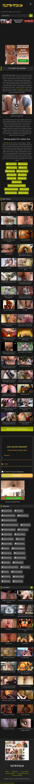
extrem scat (12, 178)
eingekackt (23, 174)
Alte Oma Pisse (7, 510)
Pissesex (6, 571)
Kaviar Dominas (21, 534)
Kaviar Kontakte (8, 543)
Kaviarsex (23, 167)
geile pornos (17, 181)
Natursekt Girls (7, 557)
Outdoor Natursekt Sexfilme (11, 567)
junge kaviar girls (11, 192)
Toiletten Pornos (23, 171)
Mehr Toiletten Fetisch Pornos (17, 429)
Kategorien (15, 771)
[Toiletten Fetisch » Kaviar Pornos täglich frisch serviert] (14, 6)
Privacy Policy (4, 783)
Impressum (11, 783)
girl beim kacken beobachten (17, 185)
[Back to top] (29, 779)
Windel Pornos (18, 581)
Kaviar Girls (23, 163)
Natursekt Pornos (20, 557)
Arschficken (19, 510)
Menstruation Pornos (19, 548)
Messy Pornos (7, 553)
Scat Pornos (11, 171)
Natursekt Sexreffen (22, 773)
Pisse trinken (26, 567)
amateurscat (12, 174)
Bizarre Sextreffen (17, 775)
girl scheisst (25, 189)
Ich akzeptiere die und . (14, 471)
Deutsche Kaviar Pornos (10, 520)
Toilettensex (7, 581)
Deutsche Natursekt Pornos (10, 524)
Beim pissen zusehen (9, 515)
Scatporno (8, 143)
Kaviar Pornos (12, 167)
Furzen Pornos (23, 529)
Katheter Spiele (7, 534)
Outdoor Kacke (18, 562)
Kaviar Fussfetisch (8, 538)
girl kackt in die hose (12, 189)
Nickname (7, 455)
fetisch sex (22, 178)
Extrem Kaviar (12, 163)
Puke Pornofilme (17, 571)
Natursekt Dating (20, 553)
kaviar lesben (24, 192)
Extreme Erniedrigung (9, 529)
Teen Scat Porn (21, 89)
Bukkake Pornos (24, 515)
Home (7, 771)
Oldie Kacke (7, 562)
